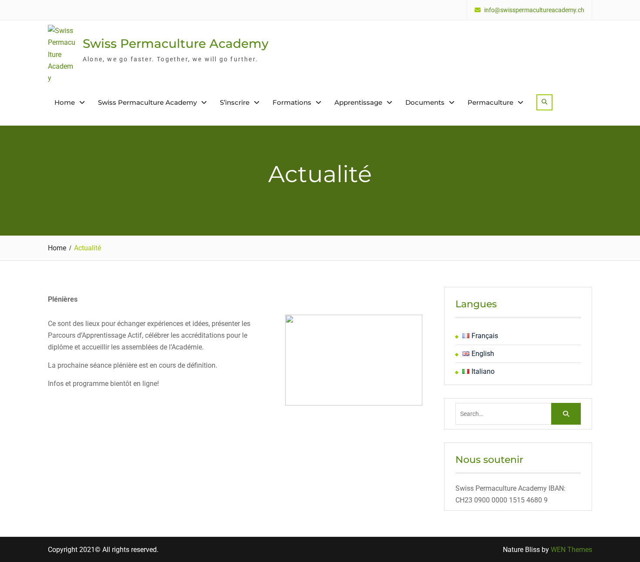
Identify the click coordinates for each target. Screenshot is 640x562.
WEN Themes (571, 549)
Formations (292, 102)
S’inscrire (234, 102)
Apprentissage (358, 102)
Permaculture (490, 102)
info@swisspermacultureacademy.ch (534, 10)
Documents (425, 102)
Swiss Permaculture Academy (176, 43)
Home (64, 102)
